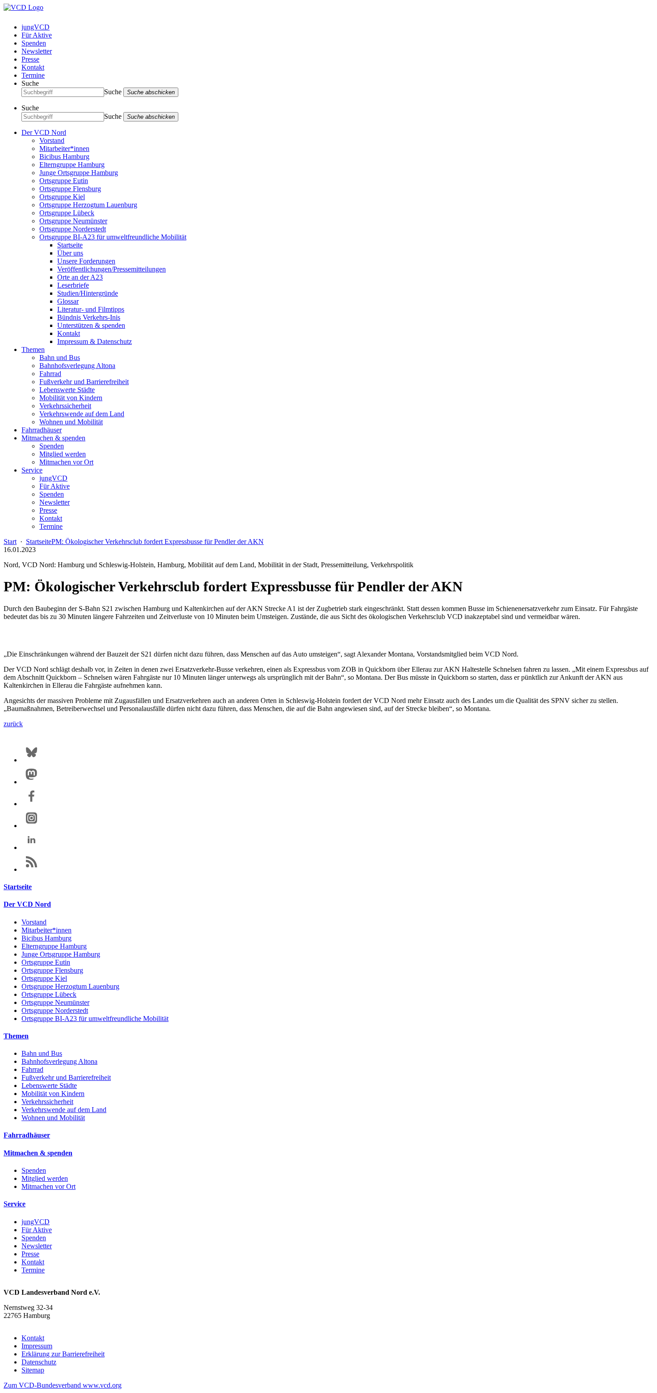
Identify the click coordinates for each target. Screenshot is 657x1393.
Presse (30, 59)
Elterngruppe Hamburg (72, 164)
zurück (13, 724)
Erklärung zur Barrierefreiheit (63, 1354)
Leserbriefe (73, 285)
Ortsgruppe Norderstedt (72, 229)
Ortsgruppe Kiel (62, 197)
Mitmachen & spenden (53, 438)
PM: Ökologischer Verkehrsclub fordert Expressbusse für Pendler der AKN (157, 541)
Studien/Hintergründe (87, 293)
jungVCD (35, 27)
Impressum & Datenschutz (94, 341)
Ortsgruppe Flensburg (70, 188)
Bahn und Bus (59, 357)
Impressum (36, 1346)
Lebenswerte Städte (67, 389)
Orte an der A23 (80, 277)
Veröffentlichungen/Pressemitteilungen (111, 269)
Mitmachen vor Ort (66, 462)
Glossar (68, 301)
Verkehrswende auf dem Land (81, 414)
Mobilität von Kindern (70, 398)
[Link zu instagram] (31, 825)
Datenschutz (38, 1362)
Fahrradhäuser (41, 430)
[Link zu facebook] (31, 803)
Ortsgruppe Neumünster (73, 221)
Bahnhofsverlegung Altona (77, 365)
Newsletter (36, 51)
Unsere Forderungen (86, 261)
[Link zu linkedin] (31, 847)
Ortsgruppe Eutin (63, 180)
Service (31, 470)
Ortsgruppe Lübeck (66, 213)
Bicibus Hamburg (64, 156)
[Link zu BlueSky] (31, 760)
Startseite (70, 245)
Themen (33, 349)
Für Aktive (36, 35)
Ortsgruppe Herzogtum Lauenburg (88, 205)
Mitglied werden (62, 454)
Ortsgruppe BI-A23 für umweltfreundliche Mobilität (112, 237)
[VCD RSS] (31, 869)
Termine (33, 75)
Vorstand (51, 140)
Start (10, 541)
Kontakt (32, 67)
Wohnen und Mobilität (71, 422)
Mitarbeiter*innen (64, 148)
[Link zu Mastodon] (31, 782)
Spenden (33, 43)
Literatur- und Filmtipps (90, 309)
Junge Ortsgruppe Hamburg (78, 172)
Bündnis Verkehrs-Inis (88, 317)
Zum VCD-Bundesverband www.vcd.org (63, 1385)
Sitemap (32, 1370)
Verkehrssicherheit (65, 406)
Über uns (70, 253)
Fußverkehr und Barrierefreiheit (84, 381)
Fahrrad (50, 373)
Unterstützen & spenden (91, 325)
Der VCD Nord (43, 132)
